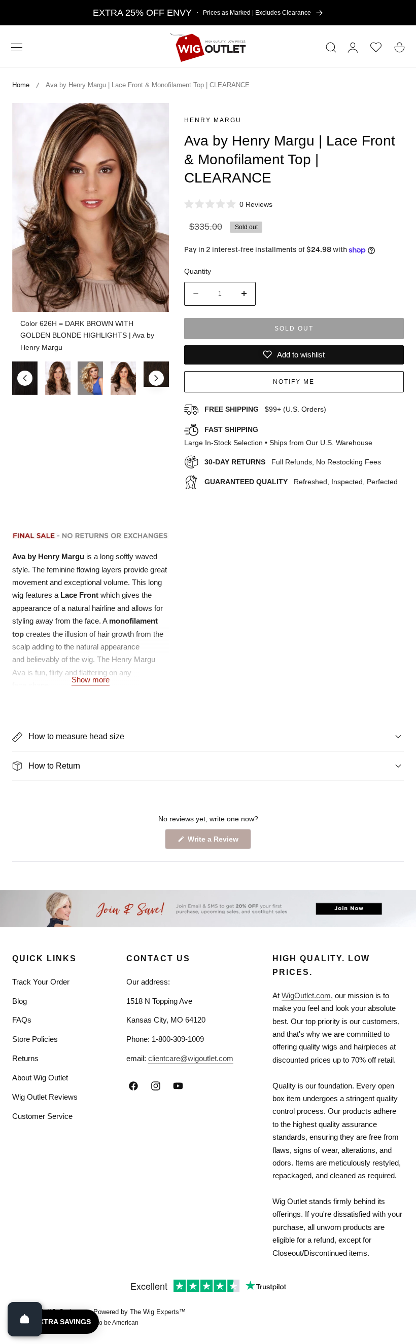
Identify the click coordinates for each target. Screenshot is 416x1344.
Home (20, 85)
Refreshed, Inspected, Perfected (301, 482)
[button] (16, 47)
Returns (25, 1058)
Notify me (294, 381)
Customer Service (42, 1116)
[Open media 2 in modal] (149, 122)
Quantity (197, 271)
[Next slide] (156, 378)
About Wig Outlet (40, 1077)
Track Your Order (41, 981)
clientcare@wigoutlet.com (190, 1058)
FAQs (21, 1019)
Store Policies (35, 1039)
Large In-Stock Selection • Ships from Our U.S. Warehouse (278, 436)
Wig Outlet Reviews (45, 1097)
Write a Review (215, 841)
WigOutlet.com (306, 995)
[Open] (25, 1319)
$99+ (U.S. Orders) (265, 409)
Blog (19, 1001)
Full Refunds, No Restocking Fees (292, 462)
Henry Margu (212, 120)
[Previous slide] (24, 378)
